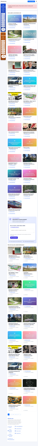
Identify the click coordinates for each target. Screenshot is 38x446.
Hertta (3, 49)
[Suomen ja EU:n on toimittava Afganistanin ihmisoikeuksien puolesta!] (30, 130)
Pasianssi (3, 41)
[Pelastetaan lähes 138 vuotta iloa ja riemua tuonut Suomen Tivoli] (15, 208)
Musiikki (3, 20)
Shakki (3, 42)
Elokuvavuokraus (3, 24)
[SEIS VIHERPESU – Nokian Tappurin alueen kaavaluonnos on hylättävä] (30, 99)
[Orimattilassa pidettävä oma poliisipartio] (15, 84)
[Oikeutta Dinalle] (30, 145)
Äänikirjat (3, 22)
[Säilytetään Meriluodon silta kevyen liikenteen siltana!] (15, 99)
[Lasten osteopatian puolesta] (15, 129)
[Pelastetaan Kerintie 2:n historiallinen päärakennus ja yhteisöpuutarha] (30, 161)
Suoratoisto (3, 18)
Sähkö (3, 13)
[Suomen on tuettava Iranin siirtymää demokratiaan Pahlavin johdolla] (30, 68)
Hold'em (3, 53)
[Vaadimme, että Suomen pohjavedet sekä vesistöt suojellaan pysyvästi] (15, 53)
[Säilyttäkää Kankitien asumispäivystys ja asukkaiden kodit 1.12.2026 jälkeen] (15, 68)
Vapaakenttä (3, 45)
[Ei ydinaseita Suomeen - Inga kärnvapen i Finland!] (15, 177)
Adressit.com (3, 1)
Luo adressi (15, 237)
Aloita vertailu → (3, 29)
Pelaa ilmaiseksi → (3, 56)
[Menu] (36, 1)
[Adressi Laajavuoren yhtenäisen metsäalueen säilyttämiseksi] (15, 192)
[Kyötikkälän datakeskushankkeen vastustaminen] (30, 22)
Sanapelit (3, 47)
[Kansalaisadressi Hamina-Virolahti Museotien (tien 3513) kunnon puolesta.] (15, 37)
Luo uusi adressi (31, 1)
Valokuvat (3, 26)
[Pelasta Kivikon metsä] (30, 114)
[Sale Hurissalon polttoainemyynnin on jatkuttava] (15, 115)
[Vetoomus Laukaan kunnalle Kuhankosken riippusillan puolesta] (30, 192)
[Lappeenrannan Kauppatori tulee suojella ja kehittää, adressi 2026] (30, 84)
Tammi (3, 51)
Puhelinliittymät (3, 16)
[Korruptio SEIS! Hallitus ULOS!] (30, 36)
